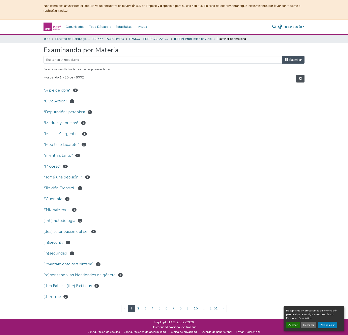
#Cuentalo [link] (53, 199)
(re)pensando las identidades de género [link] (80, 275)
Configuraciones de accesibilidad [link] (145, 332)
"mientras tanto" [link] (58, 155)
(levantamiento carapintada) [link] (68, 264)
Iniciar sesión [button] (293, 27)
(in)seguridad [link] (55, 253)
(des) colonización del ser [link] (66, 231)
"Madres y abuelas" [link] (61, 123)
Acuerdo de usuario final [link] (216, 332)
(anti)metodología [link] (59, 220)
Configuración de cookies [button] (104, 332)
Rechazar (308, 325)
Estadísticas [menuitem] (123, 27)
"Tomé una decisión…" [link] (63, 177)
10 (196, 308)
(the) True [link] (52, 296)
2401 (214, 308)
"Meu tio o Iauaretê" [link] (61, 144)
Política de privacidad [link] (183, 332)
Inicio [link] (47, 39)
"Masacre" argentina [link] (62, 133)
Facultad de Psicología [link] (71, 39)
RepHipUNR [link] (163, 322)
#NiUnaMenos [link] (56, 209)
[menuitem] (99, 27)
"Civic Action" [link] (55, 101)
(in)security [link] (53, 242)
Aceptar (293, 325)
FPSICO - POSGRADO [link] (107, 39)
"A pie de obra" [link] (57, 90)
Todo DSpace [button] (98, 27)
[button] (53, 27)
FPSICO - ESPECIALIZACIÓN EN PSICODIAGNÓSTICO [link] (149, 39)
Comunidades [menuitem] (75, 27)
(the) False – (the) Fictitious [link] (68, 286)
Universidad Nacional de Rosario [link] (174, 327)
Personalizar (327, 325)
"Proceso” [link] (52, 166)
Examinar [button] (295, 60)
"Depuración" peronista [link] (64, 112)
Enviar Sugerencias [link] (248, 332)
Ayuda (142, 27)
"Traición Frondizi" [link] (59, 188)
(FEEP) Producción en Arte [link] (193, 39)
